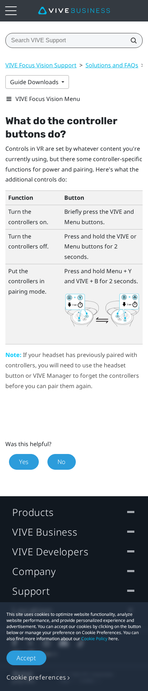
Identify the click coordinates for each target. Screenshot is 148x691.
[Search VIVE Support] (131, 40)
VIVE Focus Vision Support (41, 65)
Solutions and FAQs (111, 65)
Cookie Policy (94, 639)
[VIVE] (74, 10)
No (61, 462)
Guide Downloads (35, 82)
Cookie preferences (36, 677)
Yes (24, 462)
